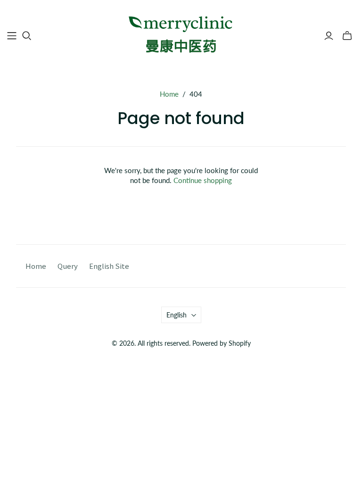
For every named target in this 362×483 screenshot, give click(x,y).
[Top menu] (11, 36)
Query (68, 266)
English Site (109, 266)
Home (169, 94)
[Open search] (27, 36)
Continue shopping (202, 180)
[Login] (329, 36)
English (176, 315)
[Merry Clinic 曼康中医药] (181, 35)
